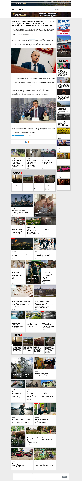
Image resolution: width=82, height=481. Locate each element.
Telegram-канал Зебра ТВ (18, 135)
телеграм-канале (15, 129)
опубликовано (32, 39)
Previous (12, 183)
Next (54, 183)
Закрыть (64, 476)
